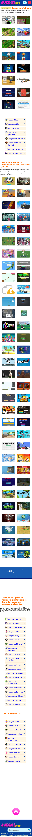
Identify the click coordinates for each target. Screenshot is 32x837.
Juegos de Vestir (14, 631)
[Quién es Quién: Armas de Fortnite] (23, 435)
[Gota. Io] (8, 387)
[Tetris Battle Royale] (8, 105)
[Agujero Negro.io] (8, 21)
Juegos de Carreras (15, 673)
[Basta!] (23, 105)
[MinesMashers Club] (23, 531)
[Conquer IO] (23, 302)
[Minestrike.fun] (23, 314)
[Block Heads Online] (23, 399)
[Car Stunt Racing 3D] (23, 33)
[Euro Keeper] (23, 254)
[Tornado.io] (8, 531)
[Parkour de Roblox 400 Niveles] (23, 206)
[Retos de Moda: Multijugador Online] (8, 254)
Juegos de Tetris (14, 654)
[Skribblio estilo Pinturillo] (23, 351)
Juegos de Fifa (13, 124)
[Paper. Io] (8, 278)
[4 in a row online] (8, 411)
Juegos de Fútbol (14, 619)
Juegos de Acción (14, 669)
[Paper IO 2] (23, 278)
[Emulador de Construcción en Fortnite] (8, 93)
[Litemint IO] (8, 543)
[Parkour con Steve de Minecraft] (23, 266)
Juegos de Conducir (15, 139)
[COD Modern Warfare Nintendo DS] (23, 182)
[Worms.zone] (23, 69)
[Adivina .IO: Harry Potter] (8, 218)
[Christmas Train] (23, 519)
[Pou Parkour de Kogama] (8, 351)
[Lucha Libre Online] (8, 230)
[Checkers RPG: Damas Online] (23, 555)
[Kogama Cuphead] (8, 81)
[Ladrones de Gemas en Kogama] (23, 483)
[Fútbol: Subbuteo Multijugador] (8, 363)
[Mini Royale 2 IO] (8, 338)
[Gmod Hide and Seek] (23, 375)
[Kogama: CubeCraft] (23, 543)
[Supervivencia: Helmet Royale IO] (23, 411)
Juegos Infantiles (14, 761)
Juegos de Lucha (14, 744)
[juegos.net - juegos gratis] (11, 825)
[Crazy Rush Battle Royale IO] (8, 399)
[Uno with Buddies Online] (8, 290)
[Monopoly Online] (23, 93)
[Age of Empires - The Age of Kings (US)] (8, 33)
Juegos (23, 833)
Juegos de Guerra (14, 665)
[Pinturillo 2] (23, 81)
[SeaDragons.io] (8, 507)
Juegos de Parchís (15, 677)
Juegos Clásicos (14, 120)
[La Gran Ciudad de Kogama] (8, 435)
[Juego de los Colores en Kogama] (23, 387)
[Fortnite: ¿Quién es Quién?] (23, 242)
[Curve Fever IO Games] (8, 326)
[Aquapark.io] (8, 459)
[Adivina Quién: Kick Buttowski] (23, 459)
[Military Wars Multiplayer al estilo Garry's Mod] (8, 495)
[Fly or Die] (23, 495)
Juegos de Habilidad (15, 696)
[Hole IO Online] (8, 314)
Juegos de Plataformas (12, 739)
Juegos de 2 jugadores (12, 133)
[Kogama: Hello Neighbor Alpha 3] (23, 507)
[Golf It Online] (8, 45)
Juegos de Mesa (14, 704)
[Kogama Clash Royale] (8, 471)
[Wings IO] (8, 302)
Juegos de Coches (15, 627)
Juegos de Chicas (14, 749)
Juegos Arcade (13, 722)
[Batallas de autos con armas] (23, 194)
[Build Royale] (23, 21)
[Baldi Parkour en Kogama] (8, 266)
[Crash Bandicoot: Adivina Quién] (8, 194)
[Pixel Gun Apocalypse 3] (8, 483)
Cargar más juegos (16, 573)
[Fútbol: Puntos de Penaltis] (23, 326)
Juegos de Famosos (15, 692)
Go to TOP (16, 811)
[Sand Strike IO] (8, 57)
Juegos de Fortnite (15, 153)
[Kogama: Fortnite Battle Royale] (8, 555)
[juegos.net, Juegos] (10, 2)
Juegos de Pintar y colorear (15, 660)
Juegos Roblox (13, 128)
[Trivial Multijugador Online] (8, 182)
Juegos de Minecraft (15, 644)
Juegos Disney (13, 636)
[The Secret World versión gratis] (8, 519)
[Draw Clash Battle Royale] (8, 447)
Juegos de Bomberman (12, 683)
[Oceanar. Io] (23, 218)
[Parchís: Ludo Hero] (23, 57)
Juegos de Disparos (15, 149)
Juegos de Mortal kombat (14, 144)
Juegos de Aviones (15, 700)
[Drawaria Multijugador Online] (8, 423)
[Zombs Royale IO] (8, 242)
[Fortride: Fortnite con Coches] (23, 45)
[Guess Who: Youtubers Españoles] (23, 471)
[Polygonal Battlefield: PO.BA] (8, 375)
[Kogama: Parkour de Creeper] (23, 447)
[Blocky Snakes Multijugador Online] (23, 423)
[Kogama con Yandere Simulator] (23, 230)
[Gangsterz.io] (23, 338)
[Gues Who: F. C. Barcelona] (8, 206)
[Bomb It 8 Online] (23, 290)
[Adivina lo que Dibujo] (23, 363)
